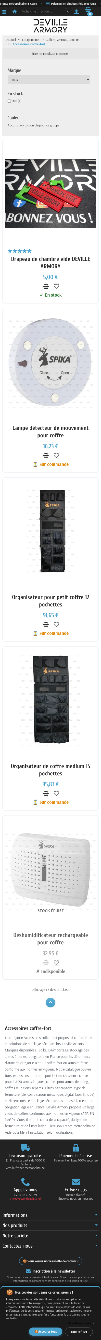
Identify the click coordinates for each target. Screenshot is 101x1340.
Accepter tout (47, 1331)
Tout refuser (79, 1331)
